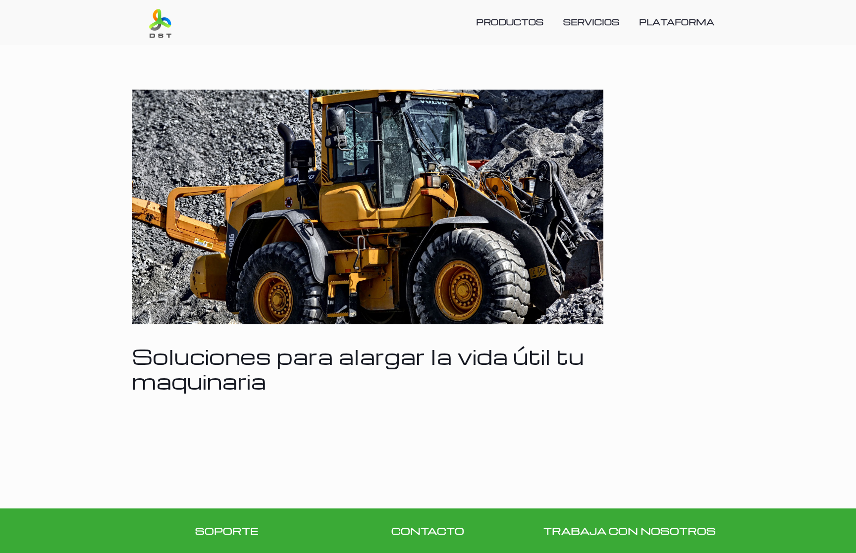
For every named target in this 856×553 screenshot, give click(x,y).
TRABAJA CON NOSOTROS (629, 530)
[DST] (160, 22)
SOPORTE (226, 530)
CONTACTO (427, 530)
